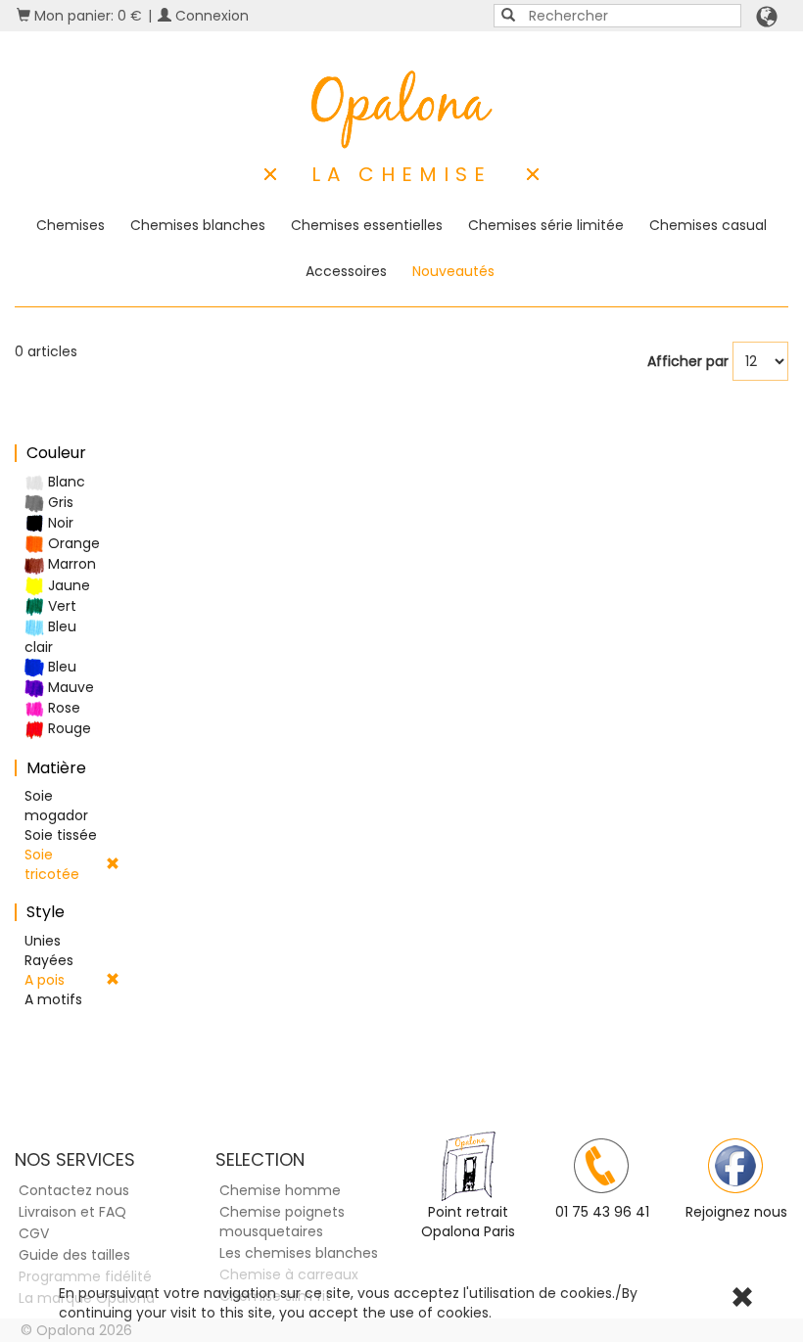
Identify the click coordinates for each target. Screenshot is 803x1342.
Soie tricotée (51, 864)
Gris (58, 502)
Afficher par (688, 361)
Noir (58, 522)
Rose (62, 707)
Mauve (69, 687)
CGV (34, 1233)
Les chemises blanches (298, 1253)
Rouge (67, 728)
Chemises (70, 225)
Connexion (210, 15)
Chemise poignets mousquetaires (282, 1221)
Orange (72, 543)
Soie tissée (60, 835)
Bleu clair (50, 637)
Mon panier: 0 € (86, 15)
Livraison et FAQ (72, 1212)
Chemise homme (280, 1190)
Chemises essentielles (367, 225)
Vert (60, 606)
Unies (42, 940)
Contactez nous (74, 1190)
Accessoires (346, 271)
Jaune (67, 585)
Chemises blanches (197, 225)
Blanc (64, 481)
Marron (70, 564)
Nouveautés (453, 271)
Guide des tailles (74, 1255)
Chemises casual (708, 225)
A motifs (53, 999)
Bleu (60, 666)
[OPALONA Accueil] (402, 109)
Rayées (48, 960)
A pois (44, 980)
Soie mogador (56, 805)
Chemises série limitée (546, 225)
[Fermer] (742, 1299)
